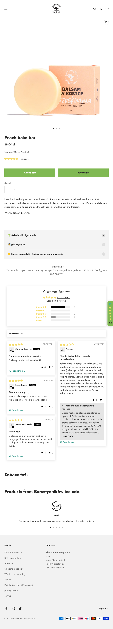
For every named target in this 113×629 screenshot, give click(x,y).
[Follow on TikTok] (20, 608)
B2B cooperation (12, 558)
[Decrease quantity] (9, 189)
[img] (16, 344)
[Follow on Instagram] (13, 608)
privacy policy (11, 590)
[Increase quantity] (20, 189)
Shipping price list (13, 568)
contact (7, 595)
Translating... (18, 370)
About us (8, 563)
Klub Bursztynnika (13, 552)
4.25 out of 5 (63, 297)
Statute (7, 579)
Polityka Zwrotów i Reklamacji (18, 585)
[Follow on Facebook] (6, 608)
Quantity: (8, 183)
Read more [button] (67, 435)
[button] (11, 158)
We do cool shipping (14, 574)
